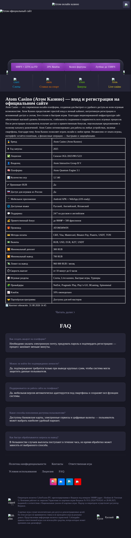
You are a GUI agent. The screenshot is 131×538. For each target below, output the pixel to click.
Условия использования (23, 471)
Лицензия (47, 471)
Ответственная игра (80, 463)
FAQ (61, 471)
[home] (65, 5)
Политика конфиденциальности (27, 463)
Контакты (57, 463)
